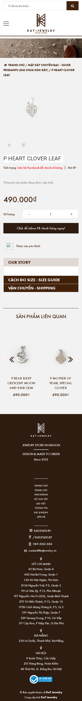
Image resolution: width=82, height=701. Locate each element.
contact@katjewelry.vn (42, 550)
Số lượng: (9, 214)
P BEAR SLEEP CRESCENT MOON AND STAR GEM (21, 383)
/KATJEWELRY (42, 537)
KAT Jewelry (41, 512)
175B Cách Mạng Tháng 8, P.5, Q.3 (41, 606)
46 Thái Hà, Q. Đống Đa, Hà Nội (41, 668)
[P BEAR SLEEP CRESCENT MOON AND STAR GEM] (21, 356)
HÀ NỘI (41, 652)
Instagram (41, 494)
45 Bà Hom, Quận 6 (41, 568)
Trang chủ (41, 485)
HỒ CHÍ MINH (41, 563)
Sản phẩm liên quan (41, 316)
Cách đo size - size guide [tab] (34, 280)
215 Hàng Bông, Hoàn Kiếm (41, 663)
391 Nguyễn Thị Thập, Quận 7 (41, 612)
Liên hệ (41, 517)
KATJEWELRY (42, 530)
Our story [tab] (19, 262)
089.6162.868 (42, 543)
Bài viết (41, 503)
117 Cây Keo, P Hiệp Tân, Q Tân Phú (41, 623)
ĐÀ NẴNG (41, 635)
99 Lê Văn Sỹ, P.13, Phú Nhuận (41, 590)
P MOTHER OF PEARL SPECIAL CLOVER (61, 383)
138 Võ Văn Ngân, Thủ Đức (41, 579)
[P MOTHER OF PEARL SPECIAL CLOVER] (61, 356)
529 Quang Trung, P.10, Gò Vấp (41, 617)
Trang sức (41, 490)
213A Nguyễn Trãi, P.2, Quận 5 (41, 585)
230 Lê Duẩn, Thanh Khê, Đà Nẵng (41, 640)
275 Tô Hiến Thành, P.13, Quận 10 (41, 601)
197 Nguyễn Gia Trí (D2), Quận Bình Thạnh (41, 596)
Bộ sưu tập (41, 499)
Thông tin (41, 508)
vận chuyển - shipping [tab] (32, 288)
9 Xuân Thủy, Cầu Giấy (41, 658)
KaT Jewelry (49, 697)
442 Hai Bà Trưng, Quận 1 (41, 574)
